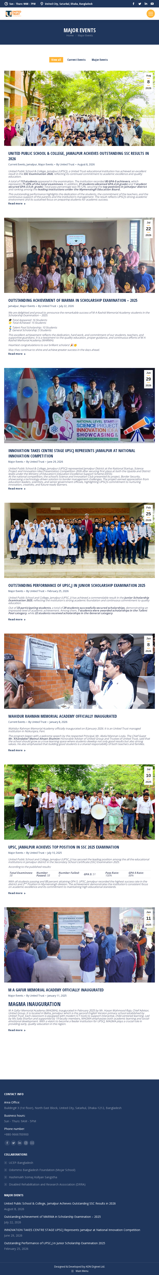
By (65, 164)
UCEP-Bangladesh (21, 1163)
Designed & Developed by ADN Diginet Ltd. (79, 1266)
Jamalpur (31, 164)
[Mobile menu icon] (151, 14)
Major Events (100, 60)
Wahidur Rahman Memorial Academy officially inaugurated (62, 716)
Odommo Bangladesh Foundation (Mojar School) (42, 1170)
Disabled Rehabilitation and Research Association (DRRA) (47, 1184)
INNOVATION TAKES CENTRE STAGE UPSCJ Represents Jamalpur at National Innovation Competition (71, 453)
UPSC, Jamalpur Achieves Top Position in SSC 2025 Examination (66, 847)
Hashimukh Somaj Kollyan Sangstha (33, 1177)
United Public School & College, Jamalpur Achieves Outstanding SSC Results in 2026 (78, 155)
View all (56, 60)
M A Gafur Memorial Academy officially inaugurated (56, 990)
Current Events (76, 60)
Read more (15, 203)
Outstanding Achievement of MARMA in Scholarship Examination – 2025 (72, 300)
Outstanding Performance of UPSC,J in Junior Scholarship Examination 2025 (78, 585)
